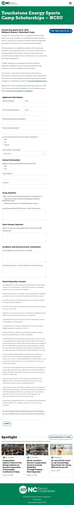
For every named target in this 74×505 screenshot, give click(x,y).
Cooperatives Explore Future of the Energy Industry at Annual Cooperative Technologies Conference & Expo (12, 466)
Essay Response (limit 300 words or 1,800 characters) (22, 208)
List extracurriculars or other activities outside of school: (23, 265)
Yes (5, 139)
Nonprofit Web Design (34, 502)
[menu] (70, 3)
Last (27, 101)
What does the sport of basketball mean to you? (21, 203)
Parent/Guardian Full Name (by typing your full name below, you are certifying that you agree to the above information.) (24, 412)
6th (5, 166)
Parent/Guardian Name (11, 110)
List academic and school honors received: (17, 250)
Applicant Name (9, 101)
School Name (8, 173)
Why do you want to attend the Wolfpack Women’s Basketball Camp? (21, 200)
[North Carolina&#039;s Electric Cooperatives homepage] (9, 3)
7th (5, 169)
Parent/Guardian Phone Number (14, 119)
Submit (7, 424)
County (6, 182)
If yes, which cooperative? (12, 150)
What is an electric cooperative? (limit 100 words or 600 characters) (22, 229)
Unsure (6, 145)
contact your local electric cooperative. (19, 91)
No (5, 142)
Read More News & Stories (60, 437)
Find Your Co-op (62, 31)
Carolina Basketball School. (38, 81)
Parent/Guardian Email (11, 128)
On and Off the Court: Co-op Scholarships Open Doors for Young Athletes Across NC (61, 463)
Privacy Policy (37, 499)
